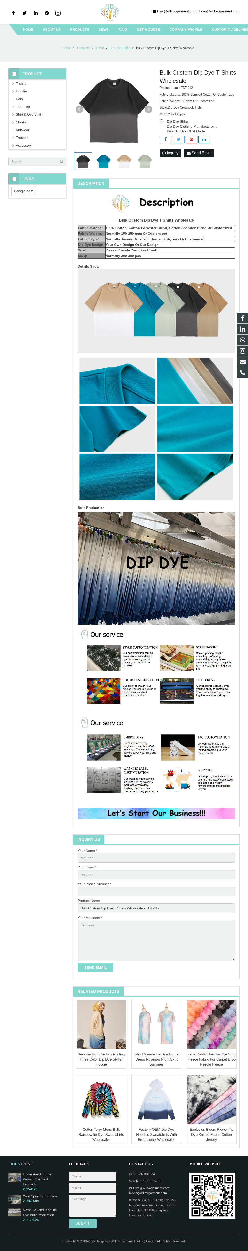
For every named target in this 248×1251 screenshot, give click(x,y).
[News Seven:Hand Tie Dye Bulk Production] (14, 1215)
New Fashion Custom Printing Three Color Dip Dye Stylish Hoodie (101, 1059)
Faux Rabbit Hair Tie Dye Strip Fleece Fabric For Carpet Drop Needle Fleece (211, 1059)
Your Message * (90, 917)
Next (148, 109)
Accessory (24, 145)
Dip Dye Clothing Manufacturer (190, 126)
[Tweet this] (179, 140)
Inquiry (172, 153)
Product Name (89, 901)
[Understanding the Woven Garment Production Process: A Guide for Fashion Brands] (14, 1181)
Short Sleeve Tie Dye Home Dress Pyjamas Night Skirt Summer (156, 1059)
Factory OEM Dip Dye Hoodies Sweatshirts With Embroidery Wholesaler (156, 1134)
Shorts (21, 122)
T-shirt (21, 83)
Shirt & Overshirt (28, 114)
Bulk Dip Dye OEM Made (186, 131)
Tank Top (23, 107)
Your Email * (87, 867)
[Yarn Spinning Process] (14, 1203)
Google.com (23, 191)
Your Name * (87, 850)
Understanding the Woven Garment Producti (37, 1179)
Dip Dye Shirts (178, 121)
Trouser (22, 138)
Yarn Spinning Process (40, 1196)
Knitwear (22, 130)
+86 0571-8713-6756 (146, 1181)
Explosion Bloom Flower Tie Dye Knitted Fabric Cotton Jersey (211, 1134)
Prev (79, 109)
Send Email (201, 153)
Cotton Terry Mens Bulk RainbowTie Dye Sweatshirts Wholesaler (101, 1134)
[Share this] (165, 140)
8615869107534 (144, 1174)
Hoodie (21, 91)
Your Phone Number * (94, 884)
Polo (19, 99)
